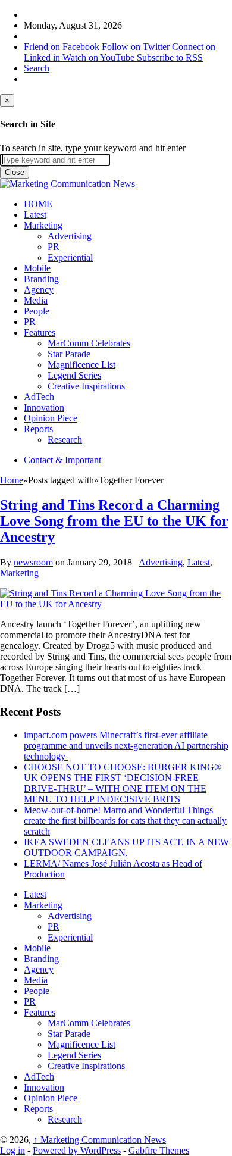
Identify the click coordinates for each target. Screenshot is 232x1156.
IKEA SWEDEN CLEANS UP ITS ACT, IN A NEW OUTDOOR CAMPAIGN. (126, 847)
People (36, 311)
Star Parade (69, 354)
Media (36, 300)
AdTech (39, 397)
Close (14, 172)
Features (39, 332)
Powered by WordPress (77, 1150)
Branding (41, 279)
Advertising (70, 236)
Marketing (43, 225)
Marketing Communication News (99, 1140)
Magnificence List (81, 365)
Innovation (44, 407)
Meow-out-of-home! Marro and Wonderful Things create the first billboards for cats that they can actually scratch (125, 820)
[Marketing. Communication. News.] (67, 184)
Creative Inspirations (86, 386)
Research (65, 440)
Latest (35, 215)
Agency (39, 290)
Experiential (70, 257)
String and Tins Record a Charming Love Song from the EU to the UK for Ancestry (114, 521)
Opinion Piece (50, 418)
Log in (12, 1150)
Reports (38, 429)
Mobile (37, 268)
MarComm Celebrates (89, 343)
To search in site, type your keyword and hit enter (93, 148)
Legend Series (74, 375)
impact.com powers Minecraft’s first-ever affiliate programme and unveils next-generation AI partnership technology (126, 745)
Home (11, 480)
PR (53, 247)
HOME (38, 204)
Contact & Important (62, 460)
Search (36, 68)
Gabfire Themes (158, 1150)
